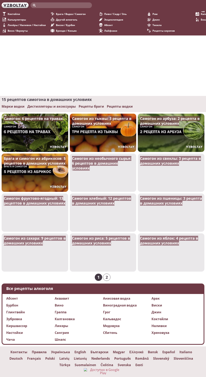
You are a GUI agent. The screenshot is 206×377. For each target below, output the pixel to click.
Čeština (107, 365)
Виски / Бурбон (65, 25)
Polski (50, 358)
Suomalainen (85, 365)
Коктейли (14, 14)
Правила (39, 352)
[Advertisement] (103, 65)
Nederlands (100, 358)
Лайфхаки (110, 30)
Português (122, 358)
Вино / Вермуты (18, 30)
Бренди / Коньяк (66, 30)
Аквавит (62, 298)
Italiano (185, 352)
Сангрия (62, 332)
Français (34, 358)
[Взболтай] (15, 5)
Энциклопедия (113, 19)
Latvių (64, 358)
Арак (155, 298)
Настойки (14, 332)
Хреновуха (160, 332)
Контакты (18, 352)
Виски (156, 305)
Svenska (124, 365)
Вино (59, 305)
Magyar (119, 352)
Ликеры (61, 326)
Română (142, 358)
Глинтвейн (15, 312)
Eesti (139, 365)
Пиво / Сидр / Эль (115, 14)
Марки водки (13, 106)
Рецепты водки (120, 106)
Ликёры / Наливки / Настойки (27, 25)
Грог (106, 312)
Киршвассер (16, 326)
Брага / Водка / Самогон (71, 14)
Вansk (153, 352)
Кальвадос (112, 319)
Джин (156, 19)
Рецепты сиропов (163, 30)
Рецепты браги (91, 106)
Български (99, 352)
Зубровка (14, 319)
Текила (157, 25)
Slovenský (161, 358)
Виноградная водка (120, 305)
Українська (60, 352)
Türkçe (64, 365)
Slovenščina (183, 358)
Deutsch (16, 358)
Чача (10, 339)
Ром (155, 14)
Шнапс (60, 339)
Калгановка (65, 319)
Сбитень (110, 332)
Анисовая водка (116, 298)
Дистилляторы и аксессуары (51, 106)
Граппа (61, 312)
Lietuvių (80, 358)
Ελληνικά (136, 352)
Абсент (108, 25)
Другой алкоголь (66, 19)
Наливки (159, 326)
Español (168, 352)
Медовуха (111, 326)
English (80, 352)
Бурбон (12, 305)
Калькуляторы (17, 19)
